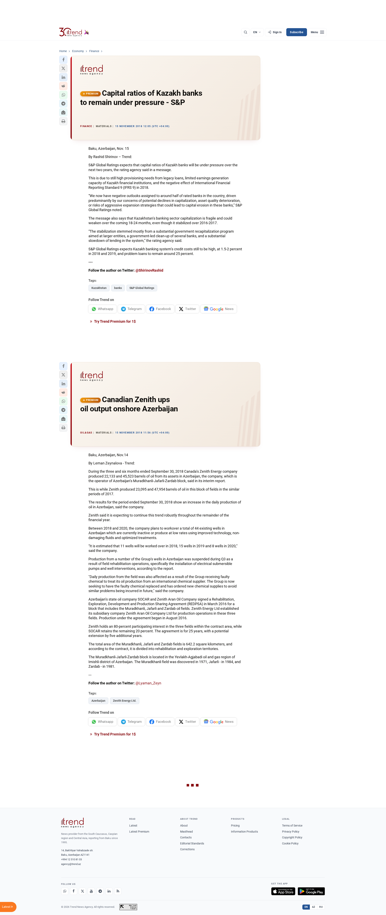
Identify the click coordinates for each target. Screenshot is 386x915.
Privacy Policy (290, 831)
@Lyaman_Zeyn (148, 683)
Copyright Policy (292, 837)
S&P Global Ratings (141, 288)
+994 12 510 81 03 (71, 859)
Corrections (187, 849)
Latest (133, 825)
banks (118, 288)
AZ (313, 907)
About (184, 825)
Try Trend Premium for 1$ (114, 321)
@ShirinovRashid (149, 270)
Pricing (235, 825)
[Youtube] (91, 891)
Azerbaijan (98, 700)
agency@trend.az (71, 864)
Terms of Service (292, 825)
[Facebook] (73, 891)
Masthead (186, 831)
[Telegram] (100, 891)
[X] (82, 891)
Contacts (186, 837)
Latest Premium (139, 831)
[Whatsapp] (64, 891)
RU (321, 907)
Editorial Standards (192, 843)
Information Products (244, 831)
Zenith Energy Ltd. (124, 700)
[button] (63, 60)
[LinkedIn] (109, 891)
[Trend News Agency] (72, 823)
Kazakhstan (99, 288)
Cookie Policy (290, 843)
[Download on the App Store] (283, 891)
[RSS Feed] (117, 891)
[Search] (245, 32)
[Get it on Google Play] (311, 891)
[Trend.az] (74, 32)
